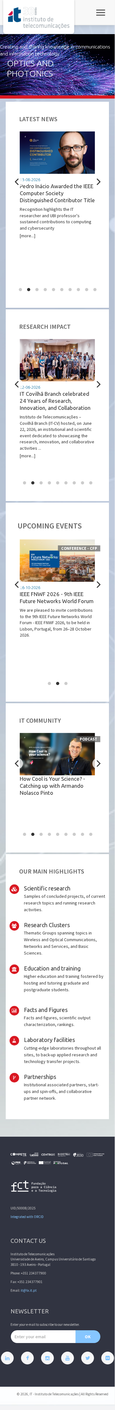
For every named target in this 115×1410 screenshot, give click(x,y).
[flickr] (107, 1358)
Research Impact (45, 326)
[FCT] (34, 1187)
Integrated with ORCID (27, 1216)
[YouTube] (67, 1358)
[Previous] (17, 181)
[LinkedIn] (7, 1358)
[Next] (98, 181)
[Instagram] (47, 1358)
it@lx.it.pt (29, 1290)
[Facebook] (27, 1358)
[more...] (57, 207)
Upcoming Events (50, 526)
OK (88, 1337)
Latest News (38, 119)
